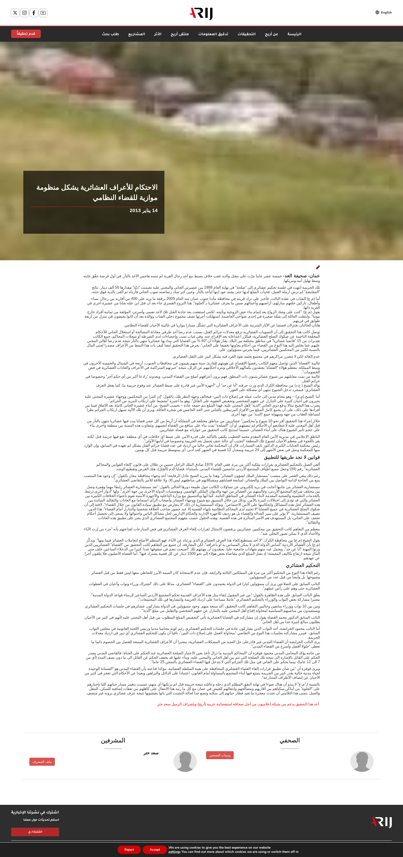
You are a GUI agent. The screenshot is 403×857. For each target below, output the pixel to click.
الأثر (157, 35)
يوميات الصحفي (220, 755)
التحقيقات (247, 35)
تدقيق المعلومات (213, 35)
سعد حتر (151, 753)
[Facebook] (34, 13)
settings (175, 852)
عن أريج (271, 35)
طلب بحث (110, 35)
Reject (129, 849)
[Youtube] (43, 13)
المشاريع (136, 35)
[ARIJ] (381, 822)
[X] (15, 13)
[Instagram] (24, 13)
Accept (155, 849)
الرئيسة (294, 35)
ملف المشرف (42, 762)
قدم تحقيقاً (26, 34)
